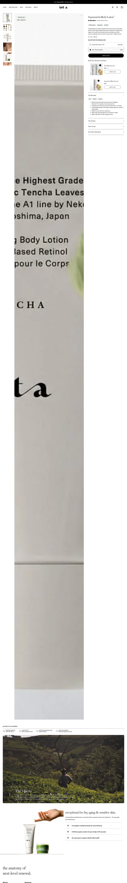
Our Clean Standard (94, 132)
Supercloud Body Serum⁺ (111, 81)
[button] (81, 15)
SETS (21, 7)
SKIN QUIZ (28, 7)
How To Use (92, 126)
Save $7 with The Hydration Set (97, 40)
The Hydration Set (109, 65)
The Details (91, 121)
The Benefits (92, 95)
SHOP (4, 7)
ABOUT (36, 7)
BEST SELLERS (13, 7)
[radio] (106, 45)
